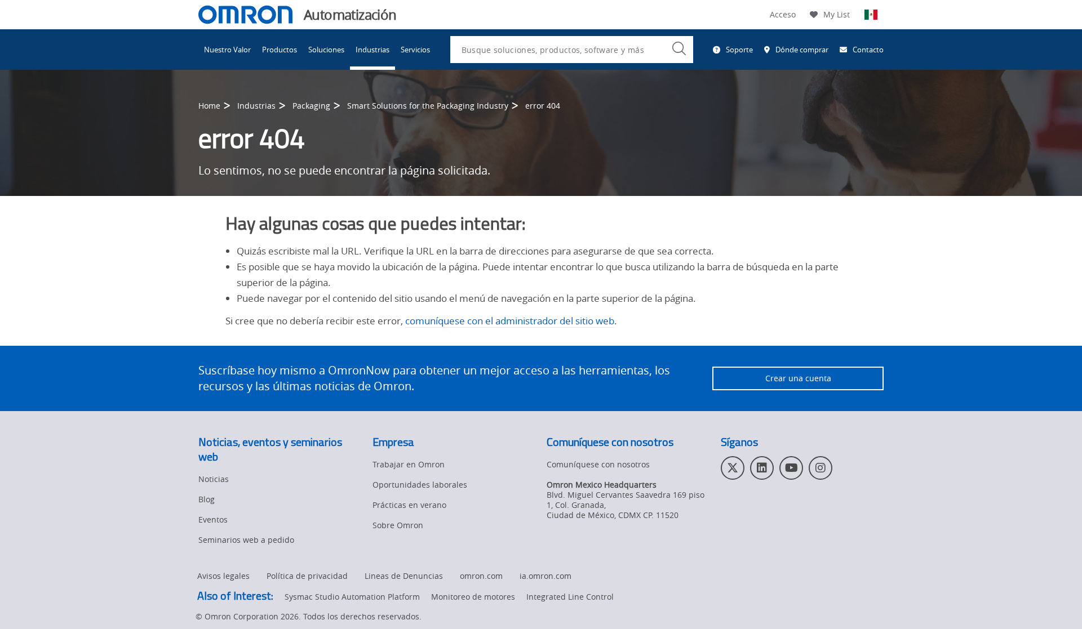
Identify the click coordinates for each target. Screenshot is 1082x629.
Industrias (372, 49)
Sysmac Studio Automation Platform (352, 596)
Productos (279, 49)
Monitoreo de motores (473, 596)
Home (209, 105)
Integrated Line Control (570, 596)
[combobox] (571, 49)
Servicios (415, 49)
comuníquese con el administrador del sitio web (509, 320)
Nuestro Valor (227, 49)
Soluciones (326, 49)
